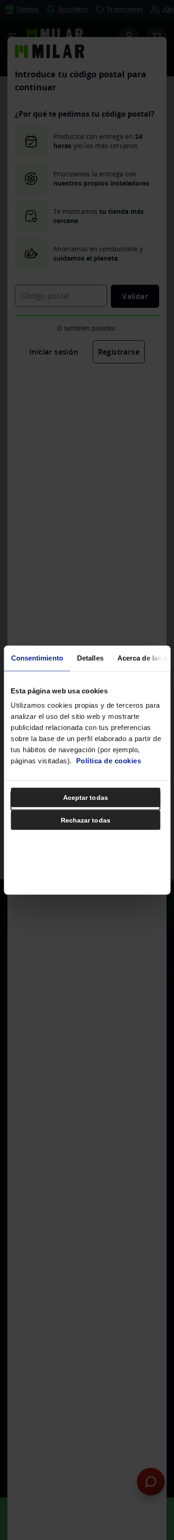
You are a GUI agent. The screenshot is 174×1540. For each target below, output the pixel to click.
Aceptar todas (85, 797)
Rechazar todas (85, 820)
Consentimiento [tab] (37, 657)
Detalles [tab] (90, 657)
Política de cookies (109, 761)
